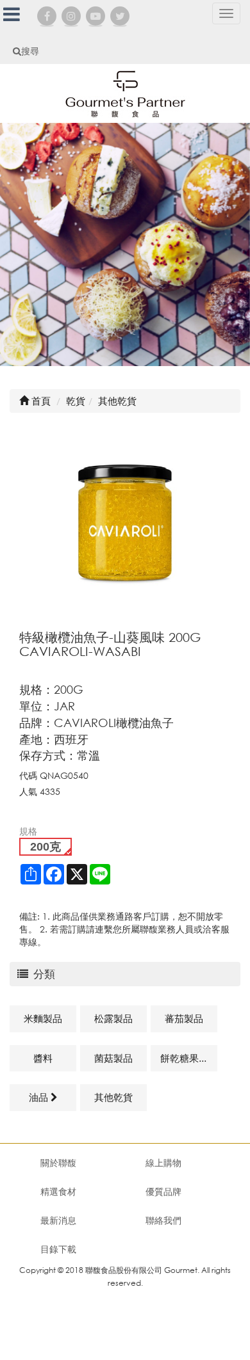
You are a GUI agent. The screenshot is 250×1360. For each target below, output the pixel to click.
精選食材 (58, 1191)
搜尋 (30, 51)
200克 (45, 846)
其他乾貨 (113, 1097)
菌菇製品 (113, 1058)
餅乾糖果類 (184, 1058)
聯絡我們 (163, 1220)
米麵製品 (43, 1018)
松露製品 (113, 1018)
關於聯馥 (58, 1162)
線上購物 (163, 1162)
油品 (40, 1097)
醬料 (43, 1058)
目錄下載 (58, 1249)
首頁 (40, 400)
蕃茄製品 (184, 1018)
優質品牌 (163, 1191)
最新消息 (58, 1220)
